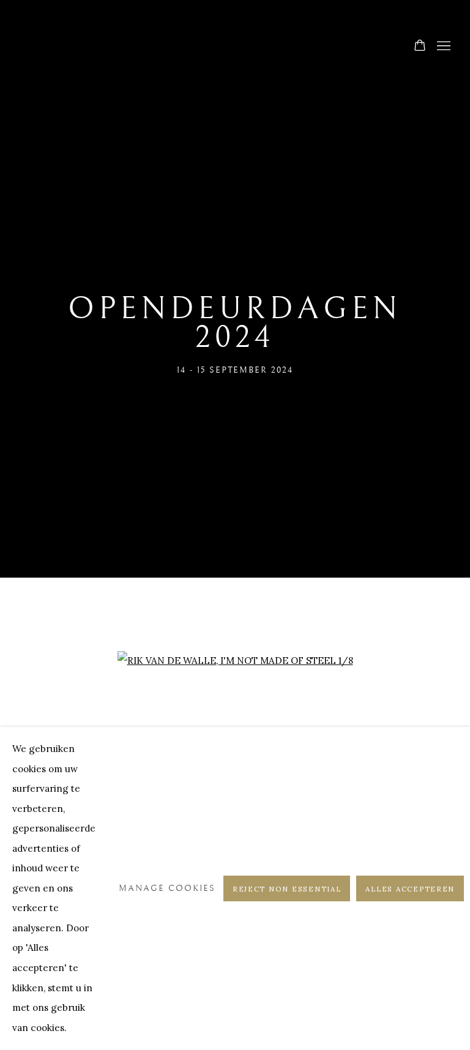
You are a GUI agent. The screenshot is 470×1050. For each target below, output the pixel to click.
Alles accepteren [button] (410, 888)
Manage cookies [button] (167, 888)
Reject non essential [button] (287, 888)
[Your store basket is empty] (419, 46)
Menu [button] (442, 46)
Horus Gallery (235, 46)
